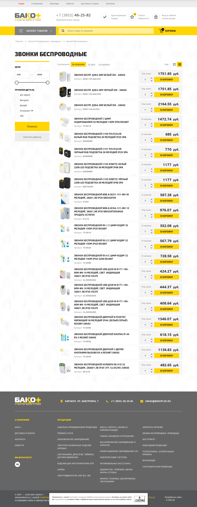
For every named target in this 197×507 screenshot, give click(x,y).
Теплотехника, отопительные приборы (158, 453)
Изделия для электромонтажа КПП (75, 463)
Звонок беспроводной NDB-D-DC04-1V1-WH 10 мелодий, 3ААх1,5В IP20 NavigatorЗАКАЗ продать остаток (101, 211)
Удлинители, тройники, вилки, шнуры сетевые (116, 471)
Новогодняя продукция (154, 445)
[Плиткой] (174, 64)
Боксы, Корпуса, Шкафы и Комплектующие (113, 428)
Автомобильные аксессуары (115, 463)
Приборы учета (65, 433)
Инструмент (148, 439)
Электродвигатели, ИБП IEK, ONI (73, 475)
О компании (37, 3)
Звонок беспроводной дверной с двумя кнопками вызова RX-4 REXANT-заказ (98, 351)
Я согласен (140, 499)
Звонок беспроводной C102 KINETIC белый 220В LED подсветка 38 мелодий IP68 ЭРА (100, 165)
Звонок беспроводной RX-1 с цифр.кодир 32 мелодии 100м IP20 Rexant (101, 227)
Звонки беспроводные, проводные (44, 41)
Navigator (24, 100)
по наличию (104, 64)
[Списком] (179, 64)
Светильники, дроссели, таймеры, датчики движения (75, 456)
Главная (19, 41)
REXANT (23, 105)
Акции (21, 3)
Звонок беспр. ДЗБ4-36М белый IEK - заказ (99, 105)
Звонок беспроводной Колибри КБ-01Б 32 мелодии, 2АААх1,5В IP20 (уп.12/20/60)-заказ (101, 366)
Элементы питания (152, 427)
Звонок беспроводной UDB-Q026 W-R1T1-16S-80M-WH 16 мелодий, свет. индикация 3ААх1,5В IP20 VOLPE (101, 272)
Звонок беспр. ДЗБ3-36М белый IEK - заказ (99, 74)
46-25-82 (73, 14)
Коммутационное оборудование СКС (119, 451)
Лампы (61, 469)
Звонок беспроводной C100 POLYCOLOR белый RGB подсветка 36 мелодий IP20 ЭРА (100, 135)
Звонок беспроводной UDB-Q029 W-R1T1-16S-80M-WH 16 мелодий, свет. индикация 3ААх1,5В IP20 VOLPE (101, 304)
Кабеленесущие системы (113, 457)
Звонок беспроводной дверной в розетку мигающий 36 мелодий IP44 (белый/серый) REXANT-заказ (101, 320)
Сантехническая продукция (157, 466)
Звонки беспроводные (76, 41)
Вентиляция (148, 460)
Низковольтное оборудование (73, 439)
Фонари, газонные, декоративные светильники (118, 480)
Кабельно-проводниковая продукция (77, 427)
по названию (78, 64)
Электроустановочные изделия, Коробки (74, 447)
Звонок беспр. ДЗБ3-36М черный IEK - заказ (100, 89)
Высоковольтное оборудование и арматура (118, 443)
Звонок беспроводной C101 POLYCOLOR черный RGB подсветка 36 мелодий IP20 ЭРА (101, 150)
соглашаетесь (60, 499)
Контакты (110, 3)
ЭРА (22, 116)
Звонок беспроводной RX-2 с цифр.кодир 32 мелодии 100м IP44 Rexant (101, 242)
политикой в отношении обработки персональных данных (90, 497)
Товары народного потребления (117, 436)
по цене (91, 64)
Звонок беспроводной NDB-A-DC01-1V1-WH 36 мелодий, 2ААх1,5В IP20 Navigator (101, 196)
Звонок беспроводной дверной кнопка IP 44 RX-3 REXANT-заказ (101, 336)
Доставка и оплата (90, 3)
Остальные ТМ (26, 110)
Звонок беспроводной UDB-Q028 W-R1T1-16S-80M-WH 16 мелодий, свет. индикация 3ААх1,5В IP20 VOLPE (101, 288)
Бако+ (18, 427)
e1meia (170, 500)
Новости (70, 3)
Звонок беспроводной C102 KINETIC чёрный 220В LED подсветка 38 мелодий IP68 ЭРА (101, 181)
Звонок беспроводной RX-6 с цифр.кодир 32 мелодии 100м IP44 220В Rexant (101, 257)
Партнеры (54, 3)
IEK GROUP (25, 95)
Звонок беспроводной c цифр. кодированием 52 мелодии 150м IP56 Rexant (101, 120)
